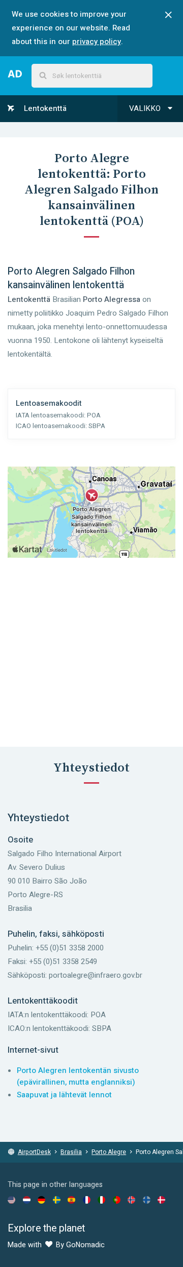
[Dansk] (161, 1199)
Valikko (146, 108)
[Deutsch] (41, 1199)
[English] (11, 1199)
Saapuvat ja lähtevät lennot (64, 1094)
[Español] (71, 1199)
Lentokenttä (44, 108)
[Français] (86, 1199)
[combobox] (92, 76)
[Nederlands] (26, 1199)
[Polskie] (116, 1199)
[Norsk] (131, 1199)
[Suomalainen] (146, 1199)
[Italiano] (101, 1199)
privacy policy (96, 41)
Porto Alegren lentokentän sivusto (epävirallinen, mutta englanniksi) (78, 1076)
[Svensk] (56, 1199)
